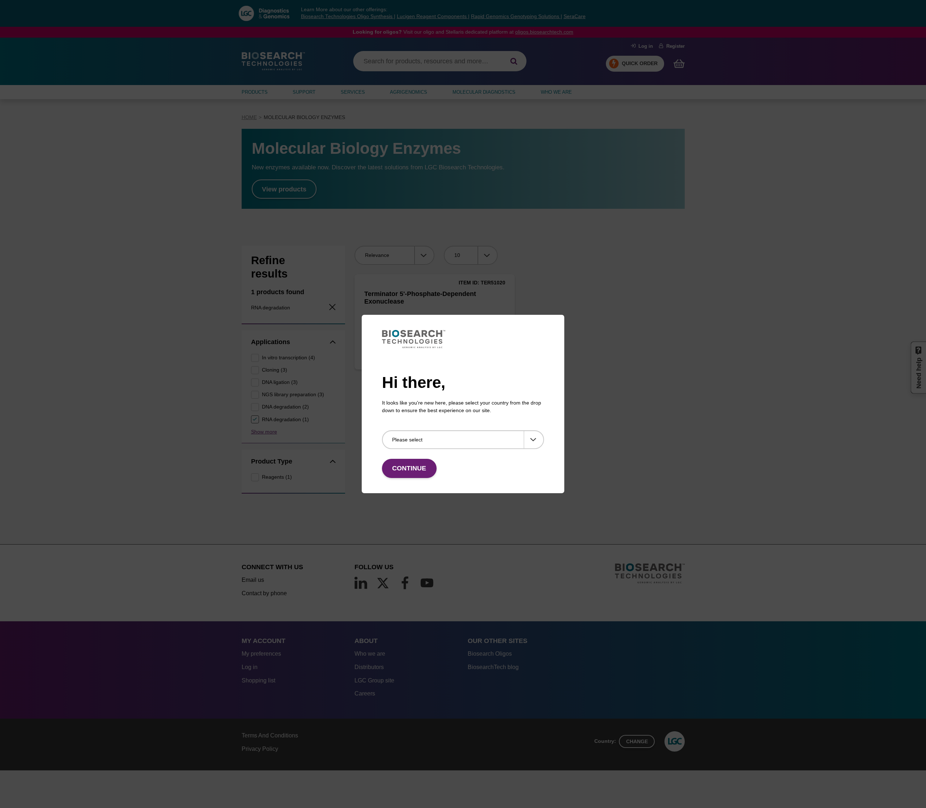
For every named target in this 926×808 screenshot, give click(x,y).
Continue (409, 468)
